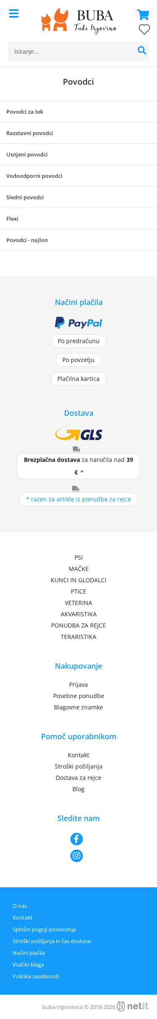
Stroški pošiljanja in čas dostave (52, 941)
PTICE (78, 591)
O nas (20, 906)
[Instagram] (78, 856)
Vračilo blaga (28, 964)
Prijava (78, 684)
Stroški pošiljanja (79, 766)
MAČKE (79, 569)
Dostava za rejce (78, 778)
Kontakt (78, 755)
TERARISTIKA (78, 637)
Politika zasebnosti (36, 976)
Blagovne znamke (78, 707)
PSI (79, 557)
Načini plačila (29, 952)
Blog (78, 789)
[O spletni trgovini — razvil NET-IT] (133, 1006)
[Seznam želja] (136, 31)
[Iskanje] (141, 51)
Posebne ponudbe (78, 696)
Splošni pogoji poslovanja (44, 929)
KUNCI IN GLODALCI (78, 580)
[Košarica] (140, 14)
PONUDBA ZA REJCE (78, 625)
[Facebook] (78, 839)
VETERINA (78, 603)
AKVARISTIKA (79, 614)
